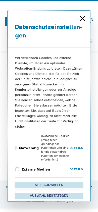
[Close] (82, 19)
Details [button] (76, 148)
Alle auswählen (49, 185)
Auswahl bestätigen (49, 196)
